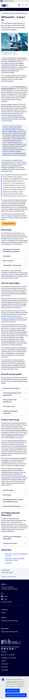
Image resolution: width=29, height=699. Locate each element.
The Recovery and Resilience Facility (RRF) (12, 538)
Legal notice (4, 667)
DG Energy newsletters (6, 601)
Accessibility (4, 670)
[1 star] (3, 572)
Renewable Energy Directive (15, 434)
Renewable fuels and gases (11, 506)
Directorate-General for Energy (9, 620)
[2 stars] (4, 572)
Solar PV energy (8, 490)
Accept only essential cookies (16, 695)
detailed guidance (7, 153)
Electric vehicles (8, 261)
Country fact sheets (9, 223)
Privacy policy (5, 664)
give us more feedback (9, 576)
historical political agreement (10, 128)
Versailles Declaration (9, 63)
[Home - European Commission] (4, 5)
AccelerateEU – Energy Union (12, 265)
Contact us (4, 651)
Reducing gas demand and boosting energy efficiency (11, 250)
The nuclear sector (9, 406)
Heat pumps (7, 256)
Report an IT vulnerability (8, 655)
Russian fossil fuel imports (11, 388)
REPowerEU (8, 563)
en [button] (19, 5)
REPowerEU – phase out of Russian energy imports (15, 13)
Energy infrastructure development (10, 401)
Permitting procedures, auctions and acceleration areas (13, 500)
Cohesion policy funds (10, 543)
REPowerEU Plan (6, 65)
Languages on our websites (8, 658)
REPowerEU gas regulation (9, 129)
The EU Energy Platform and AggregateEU (12, 394)
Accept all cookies (12, 690)
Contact (3, 612)
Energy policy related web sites (9, 631)
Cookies (3, 661)
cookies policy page (11, 682)
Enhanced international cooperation (10, 412)
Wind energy (7, 495)
